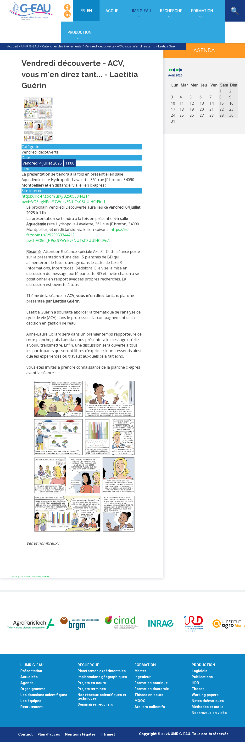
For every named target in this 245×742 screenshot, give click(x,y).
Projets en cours (92, 683)
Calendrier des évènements (61, 46)
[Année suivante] (177, 70)
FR (83, 10)
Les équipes (30, 701)
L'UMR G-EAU (32, 665)
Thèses (198, 689)
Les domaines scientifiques (43, 695)
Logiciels (199, 671)
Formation (202, 10)
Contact (25, 734)
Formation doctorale (151, 689)
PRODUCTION (203, 665)
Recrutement (31, 707)
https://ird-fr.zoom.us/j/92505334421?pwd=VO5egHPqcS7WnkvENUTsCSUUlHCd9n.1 (63, 199)
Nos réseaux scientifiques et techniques (102, 696)
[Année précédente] (170, 70)
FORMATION (145, 665)
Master (140, 671)
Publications (202, 677)
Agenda (26, 683)
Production (79, 32)
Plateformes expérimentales (102, 671)
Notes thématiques (208, 701)
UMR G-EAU (140, 10)
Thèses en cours (148, 695)
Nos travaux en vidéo (209, 713)
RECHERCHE (88, 665)
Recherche (171, 10)
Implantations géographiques (102, 677)
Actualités (29, 677)
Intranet (107, 734)
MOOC (139, 701)
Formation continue (151, 683)
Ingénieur (142, 677)
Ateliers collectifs (149, 707)
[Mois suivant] (181, 70)
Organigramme (32, 689)
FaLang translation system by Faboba (30, 576)
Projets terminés (92, 689)
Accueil (114, 10)
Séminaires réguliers (95, 704)
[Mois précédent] (173, 70)
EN (89, 10)
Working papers (205, 695)
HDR (195, 683)
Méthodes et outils (207, 707)
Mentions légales (80, 734)
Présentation (31, 671)
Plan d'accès (49, 734)
